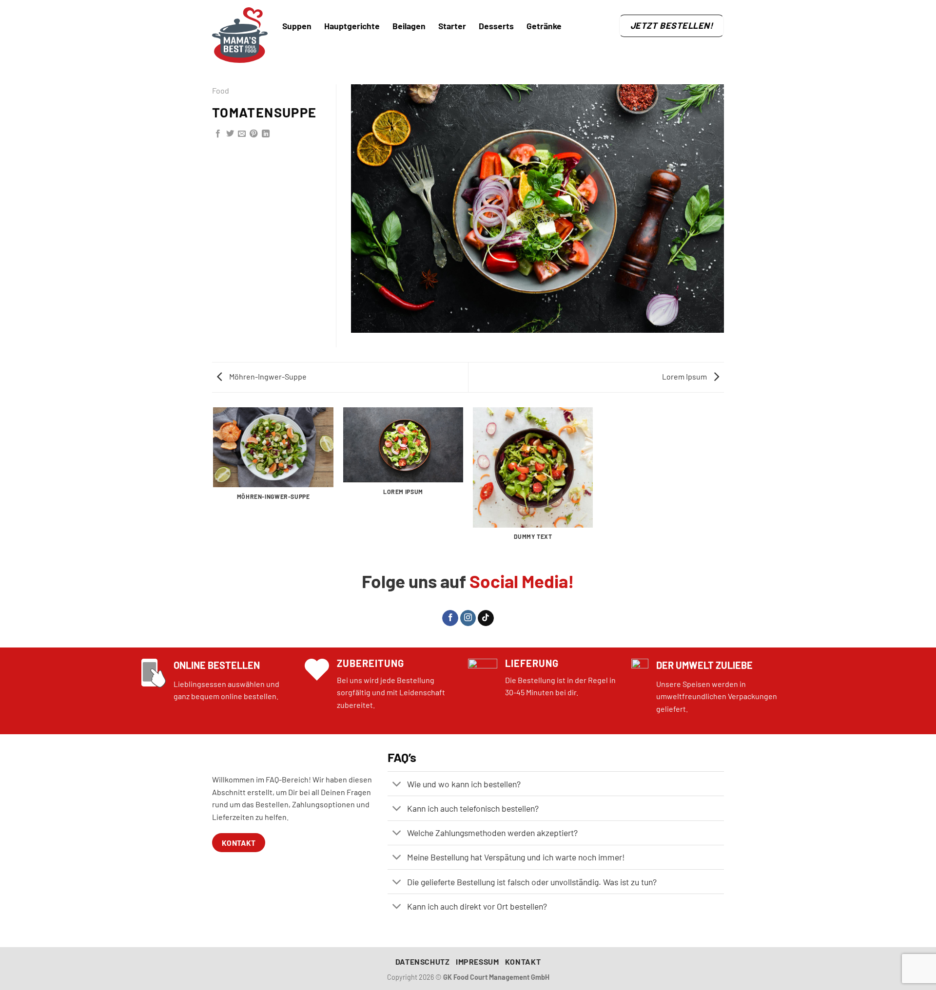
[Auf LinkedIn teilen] (266, 134)
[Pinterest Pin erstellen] (253, 134)
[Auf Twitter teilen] (230, 134)
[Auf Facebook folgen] (450, 618)
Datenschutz (422, 961)
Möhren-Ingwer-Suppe (267, 376)
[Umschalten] (397, 784)
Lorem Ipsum (685, 376)
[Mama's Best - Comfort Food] (240, 35)
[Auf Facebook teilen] (218, 134)
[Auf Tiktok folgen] (486, 618)
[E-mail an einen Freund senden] (242, 134)
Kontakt (523, 961)
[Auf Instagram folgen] (468, 618)
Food (220, 90)
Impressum (477, 961)
